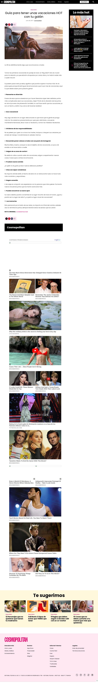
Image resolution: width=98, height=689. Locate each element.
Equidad (66, 2)
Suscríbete (84, 2)
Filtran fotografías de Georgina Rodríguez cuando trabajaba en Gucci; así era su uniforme (82, 65)
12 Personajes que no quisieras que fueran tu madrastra (14, 619)
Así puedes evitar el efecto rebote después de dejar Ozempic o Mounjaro (82, 41)
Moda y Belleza (51, 2)
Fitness (60, 2)
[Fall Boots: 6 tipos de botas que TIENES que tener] (37, 606)
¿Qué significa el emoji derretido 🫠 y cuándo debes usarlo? (81, 50)
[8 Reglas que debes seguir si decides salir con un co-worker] (60, 606)
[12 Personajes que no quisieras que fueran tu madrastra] (15, 606)
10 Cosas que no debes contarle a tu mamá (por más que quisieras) (82, 620)
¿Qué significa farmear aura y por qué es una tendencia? (81, 57)
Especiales (34, 9)
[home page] (9, 2)
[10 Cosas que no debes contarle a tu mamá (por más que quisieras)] (82, 606)
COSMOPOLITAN (22, 212)
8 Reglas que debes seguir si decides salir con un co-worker (60, 619)
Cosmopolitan (38, 20)
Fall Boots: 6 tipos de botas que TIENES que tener (37, 619)
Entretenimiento (40, 2)
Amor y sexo (29, 2)
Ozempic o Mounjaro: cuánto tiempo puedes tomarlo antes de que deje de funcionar (81, 32)
